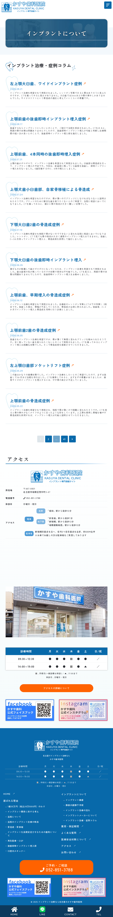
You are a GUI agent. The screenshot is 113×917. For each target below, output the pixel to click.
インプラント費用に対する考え (23, 811)
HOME (14, 914)
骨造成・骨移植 (15, 827)
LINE (42, 914)
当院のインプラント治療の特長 (23, 821)
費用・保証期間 (70, 826)
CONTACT (70, 914)
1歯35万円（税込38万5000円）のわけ (26, 806)
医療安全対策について (74, 839)
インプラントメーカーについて (81, 815)
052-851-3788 (33, 498)
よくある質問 (68, 832)
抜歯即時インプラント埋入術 (22, 845)
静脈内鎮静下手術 (75, 805)
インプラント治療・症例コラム (81, 820)
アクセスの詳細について (56, 688)
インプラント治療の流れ (78, 810)
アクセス (66, 846)
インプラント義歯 (75, 799)
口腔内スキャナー (17, 850)
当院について (14, 816)
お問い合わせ (68, 852)
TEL (99, 914)
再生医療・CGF (16, 840)
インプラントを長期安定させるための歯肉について (32, 834)
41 (64, 439)
